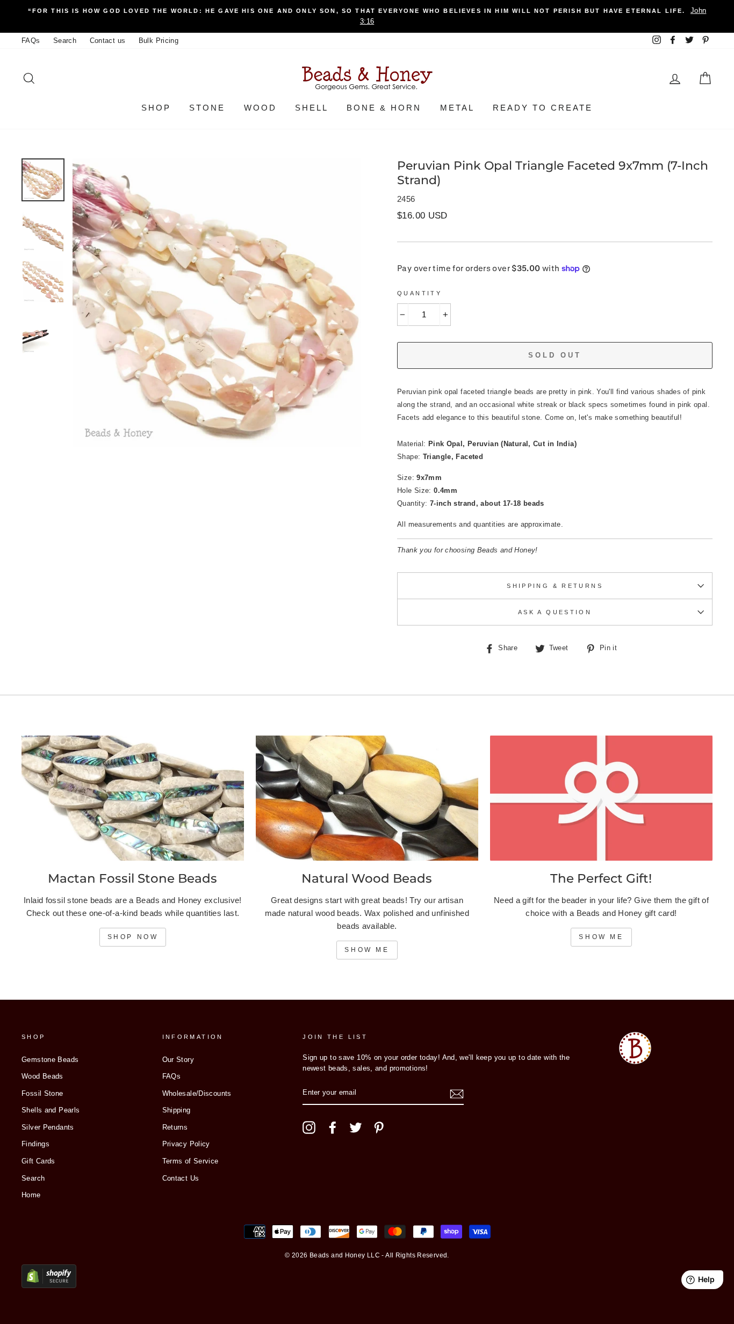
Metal (457, 107)
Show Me (366, 950)
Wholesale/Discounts (197, 1093)
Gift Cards (38, 1161)
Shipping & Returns (555, 586)
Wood (260, 107)
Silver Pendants (47, 1127)
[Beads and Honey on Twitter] (355, 1127)
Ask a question (555, 612)
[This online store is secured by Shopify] (48, 1285)
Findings (35, 1144)
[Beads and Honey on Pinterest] (378, 1127)
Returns (175, 1127)
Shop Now (133, 937)
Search (64, 41)
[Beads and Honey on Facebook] (332, 1127)
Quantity (419, 293)
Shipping (176, 1110)
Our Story (178, 1060)
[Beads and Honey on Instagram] (309, 1127)
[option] (367, 16)
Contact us (108, 41)
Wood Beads (42, 1076)
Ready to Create (543, 107)
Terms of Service (190, 1161)
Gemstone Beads (49, 1060)
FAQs (30, 41)
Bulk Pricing (159, 41)
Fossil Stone (42, 1093)
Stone (207, 107)
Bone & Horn (384, 107)
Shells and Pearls (50, 1110)
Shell (311, 107)
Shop (156, 107)
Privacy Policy (186, 1144)
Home (31, 1195)
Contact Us (180, 1178)
